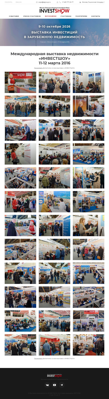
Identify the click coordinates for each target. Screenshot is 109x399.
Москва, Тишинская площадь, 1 (93, 2)
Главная (43, 42)
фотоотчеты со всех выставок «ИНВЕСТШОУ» (54, 68)
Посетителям (81, 16)
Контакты (95, 16)
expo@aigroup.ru (45, 2)
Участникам (66, 16)
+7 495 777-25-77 (67, 2)
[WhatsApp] (58, 2)
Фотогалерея (50, 16)
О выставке (14, 16)
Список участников (32, 16)
